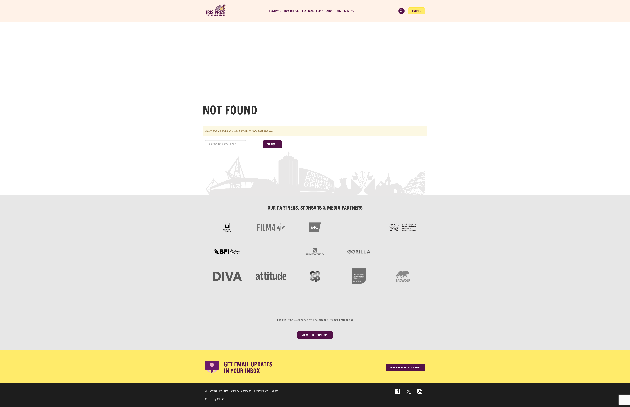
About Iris (333, 11)
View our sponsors (315, 335)
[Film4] (271, 227)
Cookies (274, 390)
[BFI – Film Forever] (227, 252)
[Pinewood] (315, 252)
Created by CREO (214, 399)
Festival (275, 11)
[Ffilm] (271, 252)
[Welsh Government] (403, 227)
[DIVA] (227, 276)
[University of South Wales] (359, 276)
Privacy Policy (260, 390)
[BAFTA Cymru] (359, 227)
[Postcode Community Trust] (381, 300)
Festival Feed (311, 11)
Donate (416, 11)
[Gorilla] (359, 252)
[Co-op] (315, 276)
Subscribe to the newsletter (405, 367)
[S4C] (315, 227)
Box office (291, 11)
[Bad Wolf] (403, 276)
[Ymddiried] (337, 300)
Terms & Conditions (240, 390)
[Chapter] (249, 300)
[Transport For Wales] (293, 300)
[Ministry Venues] (227, 227)
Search (272, 144)
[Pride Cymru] (403, 252)
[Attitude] (271, 276)
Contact (350, 11)
